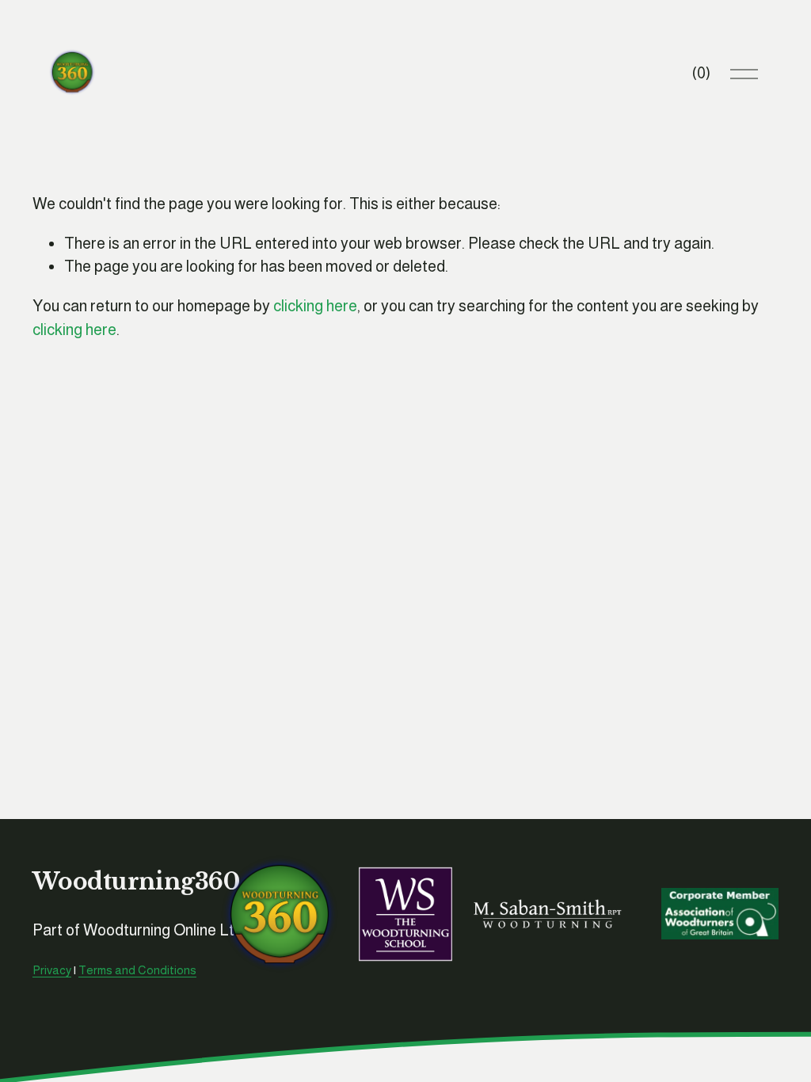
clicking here (315, 305)
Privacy (51, 970)
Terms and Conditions (137, 970)
